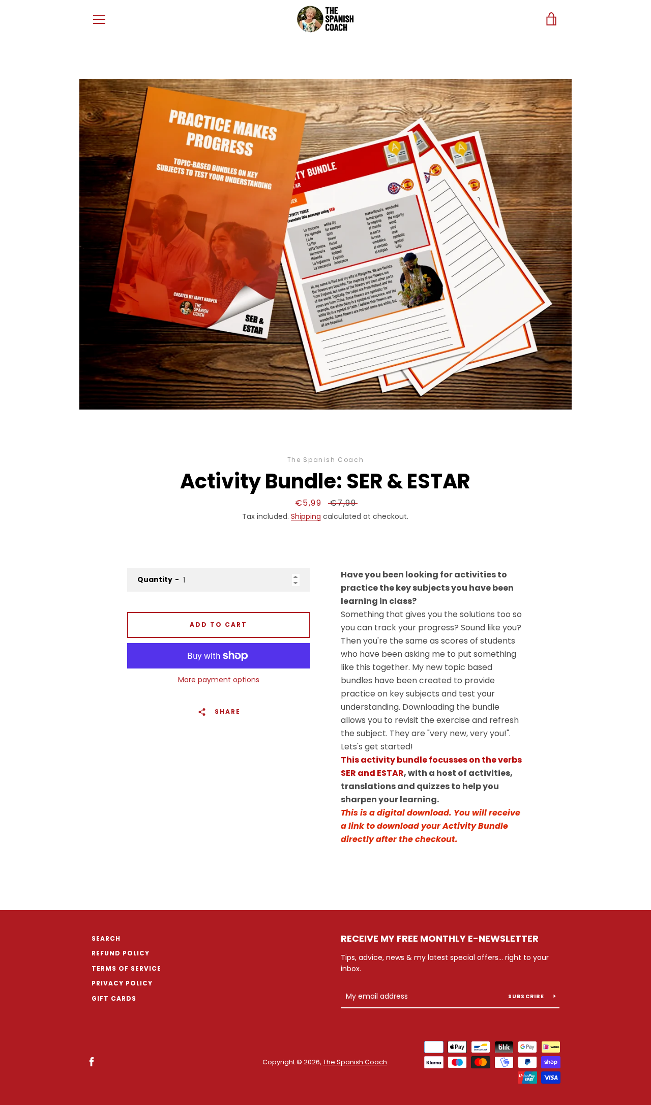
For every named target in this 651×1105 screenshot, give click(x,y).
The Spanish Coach (355, 1062)
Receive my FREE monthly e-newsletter (440, 938)
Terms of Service (126, 968)
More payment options (218, 680)
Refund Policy (121, 953)
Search (106, 938)
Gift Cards (114, 998)
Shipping (306, 516)
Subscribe (527, 996)
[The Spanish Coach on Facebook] (91, 1061)
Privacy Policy (122, 983)
